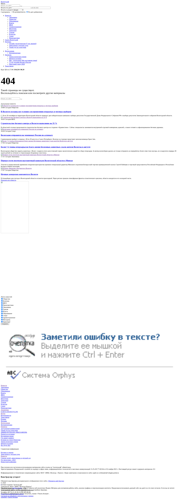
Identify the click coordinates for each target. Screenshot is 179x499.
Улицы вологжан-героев (17, 57)
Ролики (3, 419)
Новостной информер (8, 462)
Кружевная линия (7, 436)
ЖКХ (11, 25)
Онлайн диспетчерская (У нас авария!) (22, 43)
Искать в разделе (7, 10)
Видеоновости (6, 415)
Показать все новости (8, 180)
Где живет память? (7, 438)
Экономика (13, 17)
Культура (12, 34)
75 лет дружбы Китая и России (20, 62)
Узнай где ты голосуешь (17, 47)
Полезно (8, 42)
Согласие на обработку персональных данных (17, 496)
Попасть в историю (8, 434)
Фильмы (4, 421)
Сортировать (5, 12)
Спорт (11, 36)
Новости (8, 15)
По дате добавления (35, 12)
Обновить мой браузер (56, 481)
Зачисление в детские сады (18, 45)
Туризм (11, 32)
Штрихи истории (15, 58)
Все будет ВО (5, 445)
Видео (3, 413)
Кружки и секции (7, 452)
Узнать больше (12, 497)
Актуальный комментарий (10, 428)
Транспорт (13, 30)
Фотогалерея (9, 51)
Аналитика (5, 410)
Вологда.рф (5, 2)
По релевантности (19, 12)
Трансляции (9, 66)
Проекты (8, 55)
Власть (11, 23)
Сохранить (5, 324)
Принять (4, 497)
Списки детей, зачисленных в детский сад (16, 458)
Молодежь (12, 29)
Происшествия (14, 38)
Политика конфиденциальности (12, 494)
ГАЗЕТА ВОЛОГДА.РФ (9, 412)
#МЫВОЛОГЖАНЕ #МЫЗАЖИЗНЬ (14, 432)
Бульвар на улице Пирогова (10, 440)
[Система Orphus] (89, 384)
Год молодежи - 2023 (8, 460)
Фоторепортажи (15, 53)
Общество (12, 19)
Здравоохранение (15, 27)
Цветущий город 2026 (17, 64)
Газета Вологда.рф (11, 40)
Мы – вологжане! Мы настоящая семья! (23, 60)
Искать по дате (6, 8)
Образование (13, 21)
